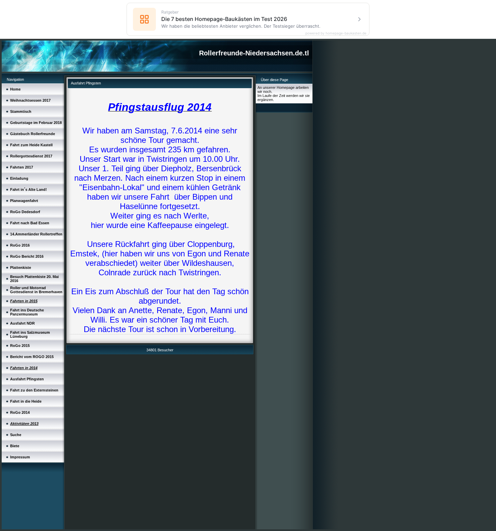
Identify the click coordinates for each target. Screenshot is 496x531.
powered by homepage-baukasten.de (335, 33)
